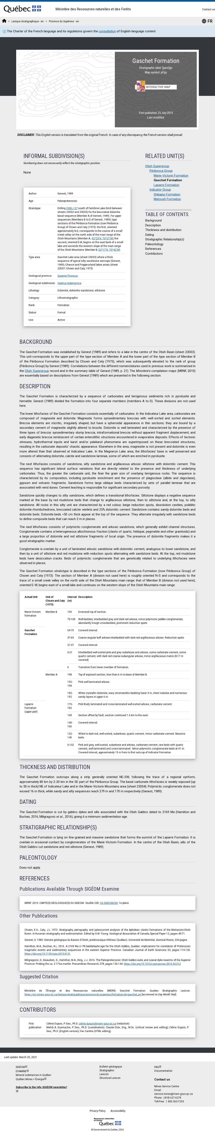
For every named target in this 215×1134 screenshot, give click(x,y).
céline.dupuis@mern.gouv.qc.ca (97, 1023)
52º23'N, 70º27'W (102, 238)
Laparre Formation (166, 185)
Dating (149, 235)
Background (153, 220)
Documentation (163, 1070)
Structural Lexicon (110, 1078)
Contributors (154, 253)
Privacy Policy (98, 1110)
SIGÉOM (20, 1067)
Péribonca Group (161, 171)
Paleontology (154, 244)
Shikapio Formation (167, 194)
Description (153, 225)
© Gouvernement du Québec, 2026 (107, 1130)
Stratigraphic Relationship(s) (164, 239)
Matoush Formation (167, 199)
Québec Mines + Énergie (30, 1079)
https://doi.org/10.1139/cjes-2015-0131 (48, 953)
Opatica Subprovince (69, 283)
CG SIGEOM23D (109, 903)
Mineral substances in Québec (33, 1075)
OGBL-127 (72, 208)
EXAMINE (21, 1071)
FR (207, 21)
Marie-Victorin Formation (171, 175)
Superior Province (68, 275)
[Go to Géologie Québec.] (4, 21)
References (153, 249)
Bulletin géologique (111, 1066)
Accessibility (117, 1110)
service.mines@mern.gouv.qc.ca (173, 1093)
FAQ (156, 1067)
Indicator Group (160, 190)
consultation (107, 31)
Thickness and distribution (163, 230)
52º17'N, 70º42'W (108, 249)
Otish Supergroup (157, 166)
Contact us (208, 9)
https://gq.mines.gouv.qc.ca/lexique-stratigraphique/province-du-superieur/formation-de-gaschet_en (83, 994)
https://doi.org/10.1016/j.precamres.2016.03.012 (152, 963)
